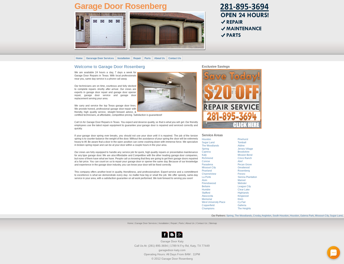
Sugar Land (208, 142)
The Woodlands (210, 145)
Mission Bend (245, 155)
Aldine (241, 145)
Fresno (241, 173)
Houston (206, 139)
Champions (208, 208)
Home (79, 58)
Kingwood (243, 196)
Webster (242, 183)
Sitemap (213, 223)
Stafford (206, 192)
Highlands (243, 192)
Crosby (250, 215)
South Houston (274, 215)
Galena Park (300, 215)
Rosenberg (244, 170)
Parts (148, 58)
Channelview (209, 173)
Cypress (206, 151)
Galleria (242, 205)
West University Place (213, 202)
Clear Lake (244, 189)
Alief (240, 161)
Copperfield (208, 205)
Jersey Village (245, 148)
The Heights (244, 208)
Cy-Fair (242, 202)
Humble (206, 189)
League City (244, 186)
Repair (137, 58)
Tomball (242, 142)
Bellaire (206, 186)
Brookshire (243, 151)
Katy (204, 155)
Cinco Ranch (245, 158)
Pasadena (207, 164)
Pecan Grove (245, 164)
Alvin (204, 180)
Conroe (206, 161)
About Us (159, 58)
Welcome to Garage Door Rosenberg (109, 66)
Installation (123, 58)
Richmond (207, 158)
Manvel (242, 180)
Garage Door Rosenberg (120, 6)
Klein (240, 199)
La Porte (206, 177)
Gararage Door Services (100, 58)
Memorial (207, 199)
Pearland (207, 170)
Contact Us (174, 58)
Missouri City (209, 167)
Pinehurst (243, 139)
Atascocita (207, 196)
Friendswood (209, 183)
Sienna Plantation (247, 177)
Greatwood (244, 167)
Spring (205, 148)
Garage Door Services (146, 223)
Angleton (259, 215)
